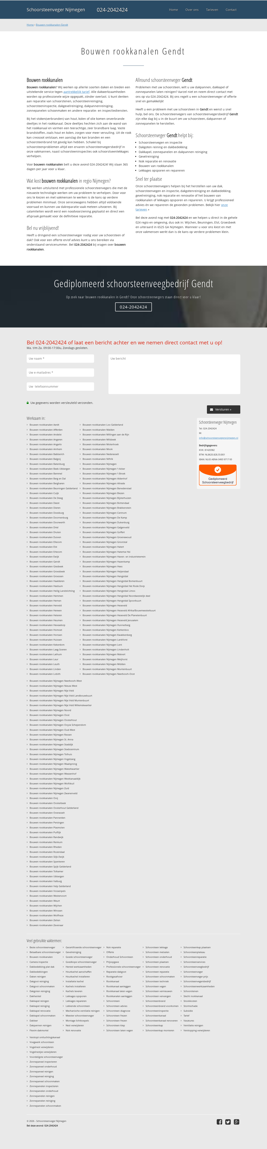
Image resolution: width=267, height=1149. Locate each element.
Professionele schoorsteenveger (123, 966)
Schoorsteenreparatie (195, 956)
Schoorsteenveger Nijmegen (56, 10)
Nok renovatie (73, 1030)
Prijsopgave (112, 961)
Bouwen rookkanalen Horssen (46, 634)
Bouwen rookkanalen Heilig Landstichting (52, 590)
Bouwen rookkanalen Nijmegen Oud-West (52, 729)
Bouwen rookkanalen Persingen (47, 822)
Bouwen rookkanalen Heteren (46, 615)
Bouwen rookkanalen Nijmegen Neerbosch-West (56, 680)
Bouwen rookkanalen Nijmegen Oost (49, 715)
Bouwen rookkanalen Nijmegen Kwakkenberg (107, 634)
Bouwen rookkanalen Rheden (46, 846)
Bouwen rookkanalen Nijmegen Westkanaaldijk (55, 778)
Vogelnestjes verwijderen (43, 1051)
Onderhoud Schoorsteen (119, 956)
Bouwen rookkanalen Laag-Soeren (48, 649)
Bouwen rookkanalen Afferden (46, 429)
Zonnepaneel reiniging (42, 1076)
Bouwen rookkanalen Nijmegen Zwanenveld (53, 793)
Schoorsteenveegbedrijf (196, 966)
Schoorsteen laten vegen (119, 1030)
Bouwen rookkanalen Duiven (45, 537)
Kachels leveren (74, 991)
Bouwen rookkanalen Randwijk (46, 837)
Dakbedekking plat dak (42, 966)
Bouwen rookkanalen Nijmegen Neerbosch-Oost (109, 673)
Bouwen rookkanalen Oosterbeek (48, 803)
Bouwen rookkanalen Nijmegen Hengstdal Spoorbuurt (112, 600)
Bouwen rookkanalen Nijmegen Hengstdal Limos (109, 590)
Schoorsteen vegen (156, 986)
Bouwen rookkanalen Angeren (46, 439)
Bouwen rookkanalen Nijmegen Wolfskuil (52, 783)
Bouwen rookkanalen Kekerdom (47, 644)
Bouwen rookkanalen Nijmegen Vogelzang (52, 759)
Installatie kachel (75, 981)
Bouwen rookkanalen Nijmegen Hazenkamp (106, 561)
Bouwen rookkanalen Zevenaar (46, 925)
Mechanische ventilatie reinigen (83, 1010)
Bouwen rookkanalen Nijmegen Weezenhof (53, 773)
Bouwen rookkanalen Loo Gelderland (103, 424)
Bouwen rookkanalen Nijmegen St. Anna (51, 739)
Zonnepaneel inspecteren (43, 1061)
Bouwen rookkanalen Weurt (45, 900)
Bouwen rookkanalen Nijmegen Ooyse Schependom (58, 724)
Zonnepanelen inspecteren (44, 1086)
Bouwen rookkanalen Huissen (46, 639)
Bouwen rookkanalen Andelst (46, 434)
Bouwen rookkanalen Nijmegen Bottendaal (106, 502)
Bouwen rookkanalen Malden (99, 429)
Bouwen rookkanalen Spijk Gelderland (50, 866)
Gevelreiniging (73, 952)
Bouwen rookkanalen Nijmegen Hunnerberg (106, 625)
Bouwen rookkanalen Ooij (44, 798)
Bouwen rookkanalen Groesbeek (47, 571)
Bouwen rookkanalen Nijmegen (100, 463)
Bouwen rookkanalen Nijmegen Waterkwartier (54, 768)
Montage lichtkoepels (77, 1020)
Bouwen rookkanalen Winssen (46, 910)
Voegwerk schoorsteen (42, 1042)
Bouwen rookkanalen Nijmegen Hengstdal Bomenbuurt (112, 581)
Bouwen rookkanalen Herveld (46, 605)
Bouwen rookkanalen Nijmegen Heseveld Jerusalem (110, 620)
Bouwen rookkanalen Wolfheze (46, 915)
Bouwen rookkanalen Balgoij (45, 458)
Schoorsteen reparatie (157, 971)
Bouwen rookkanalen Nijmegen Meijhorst (105, 659)
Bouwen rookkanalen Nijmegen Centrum (105, 512)
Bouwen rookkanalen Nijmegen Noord (50, 710)
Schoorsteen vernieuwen (159, 991)
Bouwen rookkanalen (41, 956)
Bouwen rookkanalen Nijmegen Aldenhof (105, 478)
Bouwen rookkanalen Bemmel (46, 473)
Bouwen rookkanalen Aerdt (44, 424)
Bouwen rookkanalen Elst (43, 546)
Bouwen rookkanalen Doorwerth (47, 522)
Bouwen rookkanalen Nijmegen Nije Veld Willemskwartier (61, 705)
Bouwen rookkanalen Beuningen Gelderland (54, 488)
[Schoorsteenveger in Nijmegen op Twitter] (228, 1121)
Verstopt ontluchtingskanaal (45, 1037)
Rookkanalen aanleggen (119, 996)
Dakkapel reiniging (40, 1005)
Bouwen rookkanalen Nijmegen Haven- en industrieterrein (114, 556)
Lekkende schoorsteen (78, 1005)
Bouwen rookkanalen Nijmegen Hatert (103, 546)
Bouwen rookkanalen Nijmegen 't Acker (104, 468)
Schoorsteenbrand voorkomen (162, 1005)
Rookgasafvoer (114, 976)
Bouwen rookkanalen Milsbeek (99, 439)
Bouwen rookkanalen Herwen (46, 610)
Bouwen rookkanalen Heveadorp (47, 625)
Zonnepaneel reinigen (41, 1071)
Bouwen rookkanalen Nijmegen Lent (102, 644)
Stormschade (191, 1005)
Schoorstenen (191, 991)
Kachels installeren (76, 986)
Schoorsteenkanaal (156, 1015)
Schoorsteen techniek (157, 981)
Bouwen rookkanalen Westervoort (48, 895)
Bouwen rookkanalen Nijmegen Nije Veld (52, 690)
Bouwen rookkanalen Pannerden (47, 817)
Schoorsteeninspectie (157, 1010)
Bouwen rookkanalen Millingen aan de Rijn (106, 434)
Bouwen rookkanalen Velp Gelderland (50, 886)
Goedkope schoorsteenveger (81, 961)
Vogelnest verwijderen (42, 1047)
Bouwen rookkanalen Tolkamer (46, 871)
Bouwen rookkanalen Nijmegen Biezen (103, 493)
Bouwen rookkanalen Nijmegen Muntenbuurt (107, 669)
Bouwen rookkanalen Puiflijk (45, 832)
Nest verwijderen (75, 1025)
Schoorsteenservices (194, 961)
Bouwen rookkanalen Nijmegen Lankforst (105, 639)
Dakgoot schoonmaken (42, 986)
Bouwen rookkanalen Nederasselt (101, 454)
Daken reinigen (38, 976)
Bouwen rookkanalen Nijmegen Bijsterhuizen (107, 497)
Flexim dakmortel (39, 1030)
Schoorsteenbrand (155, 1000)
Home (30, 25)
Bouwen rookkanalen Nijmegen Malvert (104, 654)
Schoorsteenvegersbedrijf (197, 981)
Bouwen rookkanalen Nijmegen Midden (104, 664)
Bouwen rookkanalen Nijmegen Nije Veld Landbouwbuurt (61, 695)
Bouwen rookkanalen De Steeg (46, 497)
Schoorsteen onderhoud (159, 956)
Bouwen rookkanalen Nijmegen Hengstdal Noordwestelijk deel (116, 595)
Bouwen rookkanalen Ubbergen (47, 876)
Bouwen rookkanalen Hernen (45, 600)
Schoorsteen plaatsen (157, 961)
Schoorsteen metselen (157, 952)
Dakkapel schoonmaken (42, 1015)
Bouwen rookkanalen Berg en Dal (48, 478)
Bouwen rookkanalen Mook (98, 449)
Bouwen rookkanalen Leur (44, 659)
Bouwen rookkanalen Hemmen (46, 595)
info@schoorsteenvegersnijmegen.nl (218, 437)
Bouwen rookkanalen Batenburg (47, 463)
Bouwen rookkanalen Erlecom (46, 551)
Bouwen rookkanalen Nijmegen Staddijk (51, 744)
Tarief (186, 1015)
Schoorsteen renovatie (158, 966)
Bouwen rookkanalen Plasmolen (47, 827)
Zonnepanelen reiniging (42, 1100)
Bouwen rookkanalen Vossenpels (47, 890)
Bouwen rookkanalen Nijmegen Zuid (49, 788)
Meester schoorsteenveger (80, 1015)
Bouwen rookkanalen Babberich (47, 454)
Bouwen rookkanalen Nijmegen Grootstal (105, 542)
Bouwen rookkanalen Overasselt (47, 812)
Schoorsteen (113, 1000)
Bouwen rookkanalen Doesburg (47, 512)
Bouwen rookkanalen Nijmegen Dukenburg (106, 522)
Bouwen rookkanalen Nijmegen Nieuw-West (53, 685)
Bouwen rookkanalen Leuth (45, 664)
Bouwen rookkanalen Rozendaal (47, 851)
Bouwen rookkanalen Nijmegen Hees (102, 566)
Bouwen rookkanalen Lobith (45, 673)
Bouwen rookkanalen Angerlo (46, 444)
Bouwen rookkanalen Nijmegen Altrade (104, 483)
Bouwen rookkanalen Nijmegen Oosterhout (53, 720)
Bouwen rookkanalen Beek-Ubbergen (50, 468)
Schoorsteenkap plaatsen (197, 947)
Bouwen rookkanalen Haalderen (47, 581)
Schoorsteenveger (193, 971)
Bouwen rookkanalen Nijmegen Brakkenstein (107, 507)
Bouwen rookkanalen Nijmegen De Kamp (105, 517)
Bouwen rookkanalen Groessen (46, 576)
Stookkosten (190, 1000)
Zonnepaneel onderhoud (43, 1066)
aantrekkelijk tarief (76, 92)
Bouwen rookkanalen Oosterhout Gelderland (54, 807)
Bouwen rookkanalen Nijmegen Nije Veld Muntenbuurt (59, 700)
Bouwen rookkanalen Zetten (45, 920)
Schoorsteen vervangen (158, 996)
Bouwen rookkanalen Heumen (46, 620)
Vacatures (189, 1020)
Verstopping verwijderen (197, 1030)
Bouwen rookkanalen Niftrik (98, 458)
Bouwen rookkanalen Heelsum (46, 586)
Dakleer (34, 1020)
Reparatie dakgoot (116, 971)
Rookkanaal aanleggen (118, 986)
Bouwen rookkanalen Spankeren (47, 861)
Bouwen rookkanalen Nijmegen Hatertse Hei (106, 551)
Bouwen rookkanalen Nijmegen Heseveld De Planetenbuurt (115, 615)
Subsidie (188, 1010)
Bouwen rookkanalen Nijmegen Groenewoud (107, 537)
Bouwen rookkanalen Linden (45, 669)
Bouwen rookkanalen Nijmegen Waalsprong (53, 763)
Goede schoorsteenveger (79, 956)
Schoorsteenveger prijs (196, 976)
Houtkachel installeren (78, 976)
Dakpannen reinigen (41, 1025)
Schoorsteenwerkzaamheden (199, 986)
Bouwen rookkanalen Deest (44, 502)
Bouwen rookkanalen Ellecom (46, 542)
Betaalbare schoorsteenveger (45, 952)
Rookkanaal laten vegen (119, 991)
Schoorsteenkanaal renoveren (162, 1020)
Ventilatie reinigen (193, 1025)
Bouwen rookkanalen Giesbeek (46, 566)
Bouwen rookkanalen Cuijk (44, 493)
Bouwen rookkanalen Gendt (52, 25)
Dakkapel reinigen (39, 1000)
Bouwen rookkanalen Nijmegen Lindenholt (106, 649)
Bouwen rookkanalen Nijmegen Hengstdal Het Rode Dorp (114, 586)
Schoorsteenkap (154, 1025)
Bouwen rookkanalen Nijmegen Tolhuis (51, 754)
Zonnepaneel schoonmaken (45, 1081)
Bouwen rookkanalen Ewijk (44, 556)
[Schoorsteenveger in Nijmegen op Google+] (237, 1121)
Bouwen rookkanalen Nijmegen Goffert (104, 532)
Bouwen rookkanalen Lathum (46, 654)
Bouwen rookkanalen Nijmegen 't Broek (104, 473)
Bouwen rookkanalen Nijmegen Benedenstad (107, 488)
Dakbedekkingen (39, 971)
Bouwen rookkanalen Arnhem (46, 449)
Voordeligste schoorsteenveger (46, 1056)
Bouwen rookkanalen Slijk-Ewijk (47, 856)
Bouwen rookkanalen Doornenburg (49, 517)
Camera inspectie (39, 961)
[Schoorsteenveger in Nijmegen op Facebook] (220, 1121)
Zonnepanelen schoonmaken (45, 1105)
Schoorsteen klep (115, 1025)
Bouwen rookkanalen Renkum (46, 842)
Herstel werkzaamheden (79, 966)
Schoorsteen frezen (116, 1015)
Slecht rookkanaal (193, 996)
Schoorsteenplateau (194, 952)
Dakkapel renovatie (40, 1010)
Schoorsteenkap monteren (160, 1030)
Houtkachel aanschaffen (79, 971)
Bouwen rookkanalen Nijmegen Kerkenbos (106, 629)
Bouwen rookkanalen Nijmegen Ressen (51, 734)
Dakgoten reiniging (40, 991)
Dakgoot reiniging (39, 981)
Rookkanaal (112, 981)
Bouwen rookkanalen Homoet (46, 629)
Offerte (110, 952)
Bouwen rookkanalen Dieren (45, 507)
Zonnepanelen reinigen (42, 1095)
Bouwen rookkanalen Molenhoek (101, 444)
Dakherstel (35, 996)
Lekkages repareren (76, 1000)
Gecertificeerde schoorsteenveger (83, 947)
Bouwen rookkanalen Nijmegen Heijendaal (106, 571)
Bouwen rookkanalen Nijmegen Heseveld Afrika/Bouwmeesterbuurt (119, 610)
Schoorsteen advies (116, 1005)
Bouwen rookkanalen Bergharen (47, 483)
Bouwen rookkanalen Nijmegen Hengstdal (105, 576)
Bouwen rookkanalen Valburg (46, 881)
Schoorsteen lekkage (157, 947)
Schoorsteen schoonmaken (160, 976)
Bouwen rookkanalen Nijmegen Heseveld (105, 605)
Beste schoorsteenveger (42, 947)
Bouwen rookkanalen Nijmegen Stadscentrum (54, 749)
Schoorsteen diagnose (118, 1010)
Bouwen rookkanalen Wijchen (46, 905)
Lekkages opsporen (76, 996)
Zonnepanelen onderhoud (44, 1090)
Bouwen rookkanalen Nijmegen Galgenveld (106, 527)
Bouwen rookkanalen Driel (44, 527)
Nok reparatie (113, 947)
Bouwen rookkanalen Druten (45, 532)
